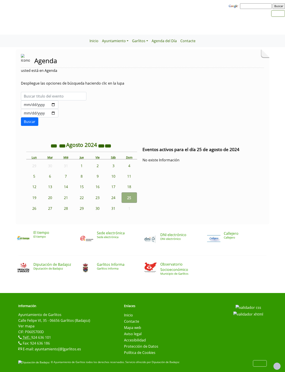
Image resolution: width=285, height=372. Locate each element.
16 (98, 186)
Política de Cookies (139, 352)
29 (82, 208)
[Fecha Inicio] (39, 104)
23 (98, 197)
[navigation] (256, 6)
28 (66, 208)
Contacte (187, 40)
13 (50, 186)
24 (113, 197)
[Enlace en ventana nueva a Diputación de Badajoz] (34, 362)
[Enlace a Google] (234, 5)
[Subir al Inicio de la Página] (277, 366)
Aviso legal (133, 333)
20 (50, 197)
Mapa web (132, 327)
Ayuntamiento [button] (114, 40)
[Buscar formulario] (29, 121)
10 (113, 176)
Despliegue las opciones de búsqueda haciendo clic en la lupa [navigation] (72, 83)
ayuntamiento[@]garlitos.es (58, 349)
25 (129, 197)
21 (66, 197)
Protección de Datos (141, 346)
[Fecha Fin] (39, 113)
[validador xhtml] (248, 313)
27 (50, 208)
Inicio (94, 40)
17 (113, 186)
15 (82, 186)
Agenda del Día (164, 40)
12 (34, 186)
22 (82, 197)
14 (66, 186)
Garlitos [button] (138, 40)
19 (34, 197)
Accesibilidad (135, 340)
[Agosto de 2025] (101, 145)
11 (129, 176)
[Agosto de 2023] (54, 145)
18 (129, 186)
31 (113, 208)
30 (98, 208)
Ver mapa (26, 326)
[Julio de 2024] (62, 145)
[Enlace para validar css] (248, 307)
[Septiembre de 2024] (108, 145)
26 (34, 208)
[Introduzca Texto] (53, 96)
